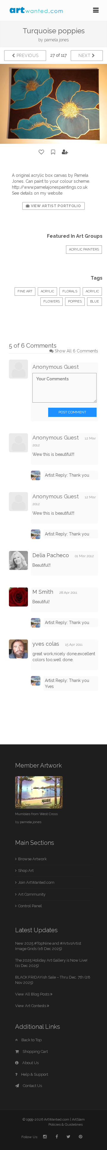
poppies (75, 301)
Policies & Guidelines (65, 1124)
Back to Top (31, 1040)
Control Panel (30, 906)
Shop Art (26, 870)
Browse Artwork (32, 859)
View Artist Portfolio (55, 206)
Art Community (31, 894)
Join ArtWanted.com (36, 882)
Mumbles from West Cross (36, 814)
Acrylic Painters (84, 249)
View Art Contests (31, 1006)
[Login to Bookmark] (53, 152)
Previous (26, 55)
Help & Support (34, 1074)
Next (85, 55)
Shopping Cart (35, 1051)
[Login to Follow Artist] (65, 152)
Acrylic (47, 291)
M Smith (42, 592)
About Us (30, 1063)
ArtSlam (78, 1119)
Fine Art (25, 291)
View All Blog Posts (32, 994)
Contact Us (32, 1085)
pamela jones (56, 39)
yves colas (45, 644)
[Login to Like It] (42, 152)
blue (94, 301)
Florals (69, 291)
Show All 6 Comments (76, 351)
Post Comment (72, 412)
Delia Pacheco (50, 555)
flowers (51, 301)
